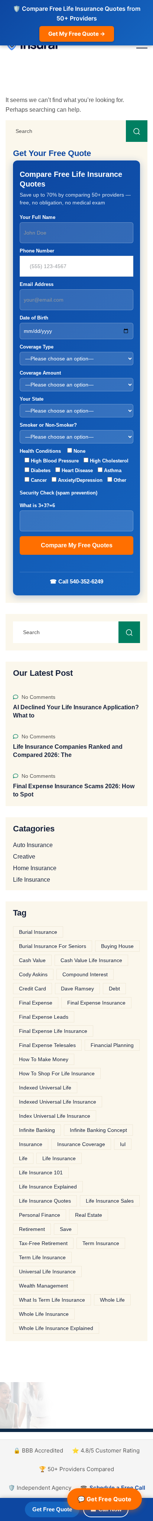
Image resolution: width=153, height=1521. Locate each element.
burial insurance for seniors (52, 946)
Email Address (36, 284)
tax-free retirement (43, 1243)
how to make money (43, 1059)
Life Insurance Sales (110, 1201)
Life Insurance (31, 880)
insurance (30, 1144)
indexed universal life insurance (57, 1102)
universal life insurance (47, 1272)
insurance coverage (81, 1144)
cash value (32, 960)
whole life (112, 1300)
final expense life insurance (53, 1031)
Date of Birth (34, 318)
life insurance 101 (41, 1172)
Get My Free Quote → (76, 33)
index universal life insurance (54, 1116)
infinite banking (37, 1130)
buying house (117, 946)
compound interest (85, 974)
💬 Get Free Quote (104, 1499)
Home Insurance (34, 868)
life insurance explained (48, 1187)
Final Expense (35, 1003)
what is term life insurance (52, 1300)
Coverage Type (36, 347)
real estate (88, 1215)
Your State (31, 399)
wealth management (43, 1286)
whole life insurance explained (56, 1328)
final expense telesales (47, 1045)
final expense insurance (96, 1003)
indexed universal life (45, 1088)
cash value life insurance (91, 960)
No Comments (37, 697)
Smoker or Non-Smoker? (48, 425)
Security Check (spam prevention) (58, 499)
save (66, 1229)
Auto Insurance (33, 845)
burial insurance (38, 932)
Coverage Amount (40, 373)
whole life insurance (44, 1314)
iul (123, 1144)
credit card (32, 989)
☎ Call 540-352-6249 (76, 581)
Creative (24, 857)
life (23, 1158)
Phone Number (37, 251)
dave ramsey (77, 989)
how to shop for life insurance (57, 1073)
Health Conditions (74, 465)
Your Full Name (37, 217)
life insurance (59, 1158)
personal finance (39, 1215)
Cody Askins (33, 974)
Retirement (32, 1229)
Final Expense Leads (43, 1017)
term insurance (100, 1243)
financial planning (112, 1045)
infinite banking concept (98, 1130)
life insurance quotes (45, 1201)
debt (114, 989)
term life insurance (42, 1257)
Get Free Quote (52, 1509)
